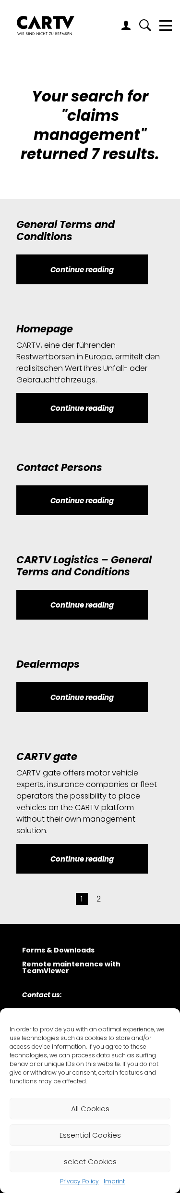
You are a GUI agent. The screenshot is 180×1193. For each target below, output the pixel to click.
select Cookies (90, 1161)
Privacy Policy (79, 1181)
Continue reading (82, 270)
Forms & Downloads (58, 951)
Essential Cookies (90, 1135)
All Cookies (90, 1109)
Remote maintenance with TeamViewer (71, 968)
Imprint (114, 1181)
